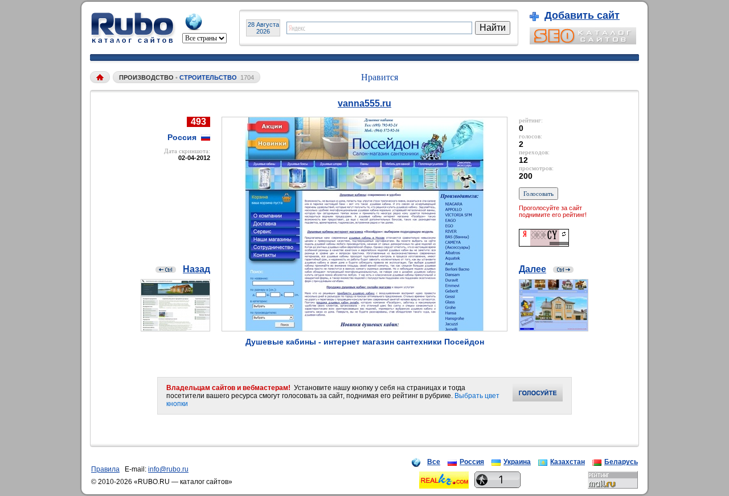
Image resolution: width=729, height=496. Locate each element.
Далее (532, 269)
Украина (517, 462)
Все (433, 462)
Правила (105, 469)
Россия (472, 462)
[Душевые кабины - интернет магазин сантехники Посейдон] (364, 328)
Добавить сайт (582, 15)
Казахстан (567, 462)
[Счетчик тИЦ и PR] (544, 243)
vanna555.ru (364, 103)
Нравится (379, 77)
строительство (208, 77)
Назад (196, 269)
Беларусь (621, 462)
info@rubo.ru (168, 469)
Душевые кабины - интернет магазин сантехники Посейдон (364, 341)
